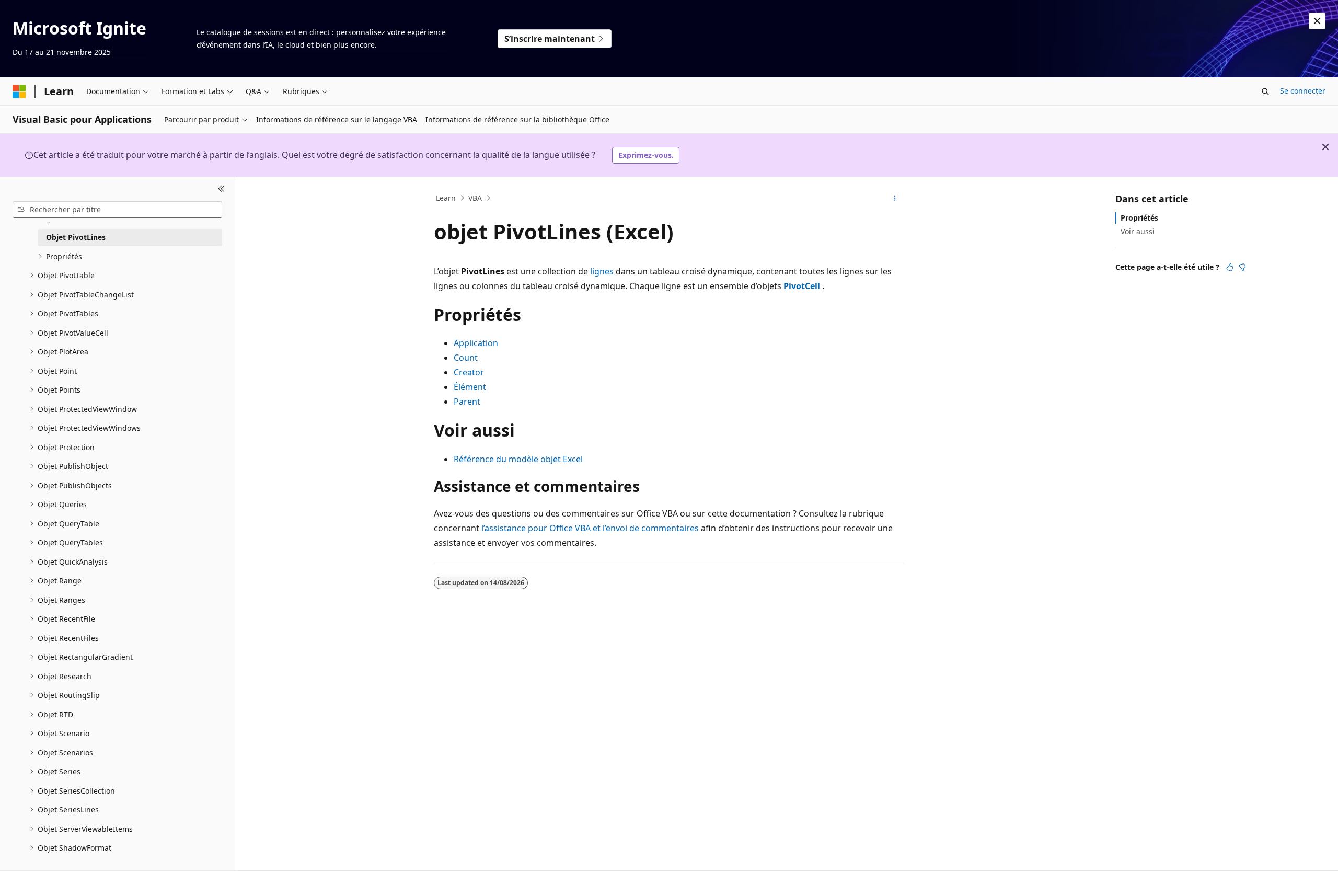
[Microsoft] (19, 91)
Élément (470, 387)
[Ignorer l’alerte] (1317, 21)
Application (476, 343)
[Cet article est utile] (1230, 267)
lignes (602, 271)
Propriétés (1139, 218)
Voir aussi (1138, 231)
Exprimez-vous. (646, 155)
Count (466, 357)
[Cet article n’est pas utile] (1242, 267)
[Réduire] (221, 189)
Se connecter (1302, 91)
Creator (469, 372)
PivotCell (801, 286)
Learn (446, 198)
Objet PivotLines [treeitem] (76, 237)
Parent (467, 401)
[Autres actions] (895, 198)
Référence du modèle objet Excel (518, 459)
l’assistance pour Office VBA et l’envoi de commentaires (590, 528)
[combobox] (117, 209)
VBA (475, 198)
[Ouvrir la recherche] (1265, 91)
